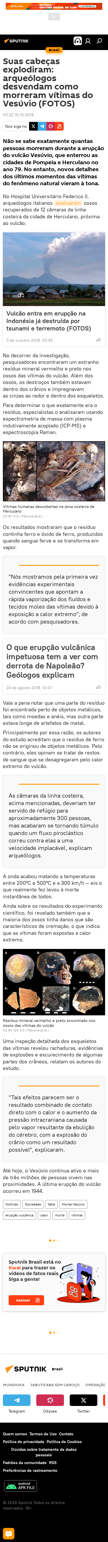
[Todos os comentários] (8, 1533)
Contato (66, 1433)
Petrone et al (31, 516)
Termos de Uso (43, 1433)
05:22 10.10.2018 (18, 114)
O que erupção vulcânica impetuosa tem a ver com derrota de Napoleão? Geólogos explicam (52, 661)
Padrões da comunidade (25, 1462)
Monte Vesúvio (73, 1204)
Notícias (11, 1204)
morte (60, 1215)
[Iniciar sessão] (88, 41)
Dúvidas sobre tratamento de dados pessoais (44, 1452)
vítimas (77, 1215)
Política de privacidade (23, 1441)
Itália (51, 1204)
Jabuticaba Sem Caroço (55, 1384)
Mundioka (13, 1384)
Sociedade (33, 1204)
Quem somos (15, 1433)
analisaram (68, 203)
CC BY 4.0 (10, 516)
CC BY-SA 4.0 (13, 1030)
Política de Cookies (64, 1441)
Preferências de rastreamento (30, 1470)
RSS (53, 1462)
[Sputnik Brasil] (17, 43)
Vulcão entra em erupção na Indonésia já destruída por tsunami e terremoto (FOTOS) (48, 320)
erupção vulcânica (19, 1215)
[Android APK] (20, 1486)
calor (44, 1215)
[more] (98, 339)
